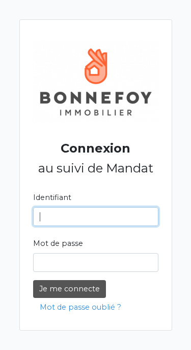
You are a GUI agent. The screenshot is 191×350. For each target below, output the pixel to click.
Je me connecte (69, 288)
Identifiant (52, 197)
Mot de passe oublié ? (80, 307)
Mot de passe (58, 243)
